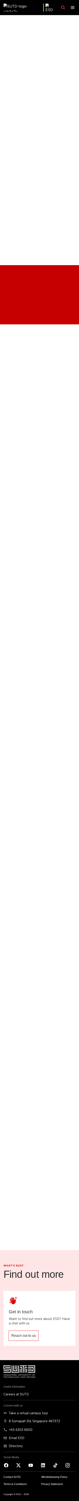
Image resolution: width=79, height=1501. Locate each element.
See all (11, 425)
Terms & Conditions (15, 1484)
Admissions (13, 311)
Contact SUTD (12, 1477)
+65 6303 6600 (20, 1430)
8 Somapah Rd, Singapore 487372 (34, 1421)
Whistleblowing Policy (54, 1477)
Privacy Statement (52, 1484)
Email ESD (16, 1438)
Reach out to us (23, 1335)
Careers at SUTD (16, 1394)
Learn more (15, 1096)
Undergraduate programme (25, 278)
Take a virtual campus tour (28, 1413)
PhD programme (16, 302)
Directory (16, 1446)
